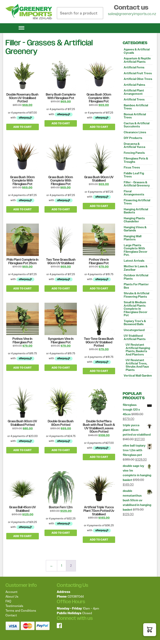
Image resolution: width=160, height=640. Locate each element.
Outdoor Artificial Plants (136, 277)
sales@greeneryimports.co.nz (132, 13)
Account (11, 592)
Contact (11, 615)
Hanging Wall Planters (132, 238)
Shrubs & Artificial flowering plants (136, 295)
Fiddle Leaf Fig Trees (134, 175)
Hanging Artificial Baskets (136, 211)
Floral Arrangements (134, 193)
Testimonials (14, 606)
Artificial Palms (134, 85)
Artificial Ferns (134, 67)
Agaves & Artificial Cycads (137, 51)
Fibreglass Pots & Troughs (136, 160)
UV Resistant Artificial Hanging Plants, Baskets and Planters (138, 349)
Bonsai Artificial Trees (135, 116)
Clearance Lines (135, 132)
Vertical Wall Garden (138, 376)
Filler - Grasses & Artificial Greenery (137, 184)
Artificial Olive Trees (138, 79)
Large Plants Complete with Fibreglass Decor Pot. (135, 250)
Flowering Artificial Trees (137, 202)
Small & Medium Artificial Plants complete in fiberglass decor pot (135, 308)
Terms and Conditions (20, 611)
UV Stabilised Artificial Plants (135, 337)
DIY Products (133, 138)
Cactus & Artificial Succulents (136, 125)
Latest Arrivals (134, 261)
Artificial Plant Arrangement (134, 92)
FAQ (8, 601)
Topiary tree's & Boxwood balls (135, 322)
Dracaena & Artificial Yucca (134, 145)
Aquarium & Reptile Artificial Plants (137, 60)
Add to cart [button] (22, 127)
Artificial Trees (134, 99)
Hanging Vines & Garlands (135, 229)
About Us (11, 596)
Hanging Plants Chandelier (134, 220)
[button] (149, 629)
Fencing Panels (134, 153)
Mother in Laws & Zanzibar (136, 268)
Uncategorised (134, 330)
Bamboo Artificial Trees (136, 107)
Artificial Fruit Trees (138, 73)
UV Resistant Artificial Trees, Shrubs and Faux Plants (137, 365)
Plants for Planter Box (136, 286)
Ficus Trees (132, 167)
